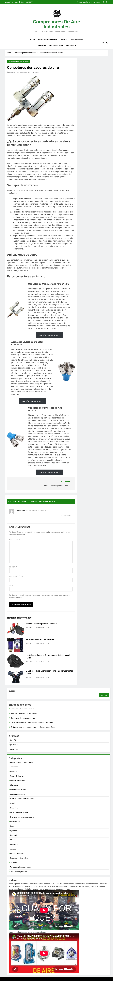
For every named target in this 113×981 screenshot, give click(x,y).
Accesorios (71, 46)
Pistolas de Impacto (17, 853)
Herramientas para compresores (22, 817)
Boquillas (13, 771)
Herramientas (77, 40)
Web (11, 586)
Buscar (12, 691)
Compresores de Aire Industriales (56, 24)
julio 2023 (13, 740)
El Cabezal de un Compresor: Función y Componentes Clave (33, 727)
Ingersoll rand (15, 822)
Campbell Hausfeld (17, 776)
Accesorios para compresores (18, 62)
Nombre (13, 567)
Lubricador (14, 835)
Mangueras (14, 844)
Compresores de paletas (19, 790)
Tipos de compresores (18, 872)
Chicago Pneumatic (17, 780)
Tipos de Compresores (47, 40)
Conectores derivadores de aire (22, 709)
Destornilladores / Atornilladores (22, 799)
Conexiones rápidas (17, 794)
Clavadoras (14, 785)
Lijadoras (13, 831)
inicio (12, 826)
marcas (13, 849)
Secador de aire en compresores (40, 639)
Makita (12, 840)
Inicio (32, 40)
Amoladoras (14, 767)
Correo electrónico (17, 576)
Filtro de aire (15, 808)
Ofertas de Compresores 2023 (50, 46)
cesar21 (12, 72)
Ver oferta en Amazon (49, 335)
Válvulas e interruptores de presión (41, 624)
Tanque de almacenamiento (20, 867)
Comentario (14, 540)
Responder (67, 515)
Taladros (13, 863)
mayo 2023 (14, 749)
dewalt (12, 803)
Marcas (64, 40)
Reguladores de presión (19, 858)
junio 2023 (14, 745)
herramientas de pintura (19, 812)
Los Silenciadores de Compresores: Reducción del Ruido (80, 2)
